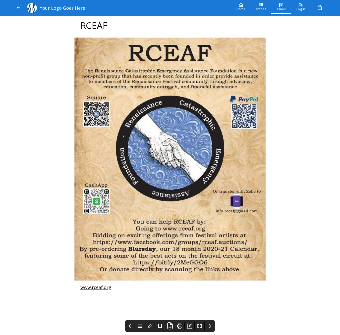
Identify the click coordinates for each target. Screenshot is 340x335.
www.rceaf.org (95, 287)
